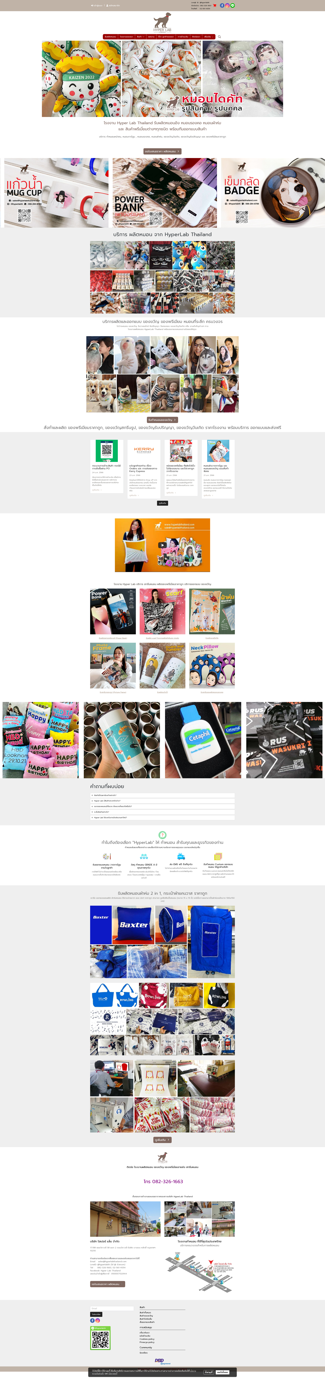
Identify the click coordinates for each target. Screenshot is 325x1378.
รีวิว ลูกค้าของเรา (166, 36)
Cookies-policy (147, 1339)
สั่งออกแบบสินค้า (147, 1322)
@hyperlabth (204, 2)
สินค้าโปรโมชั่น (146, 1319)
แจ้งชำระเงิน (145, 1335)
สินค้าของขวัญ (146, 1315)
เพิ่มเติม (208, 36)
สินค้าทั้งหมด (145, 1312)
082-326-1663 (205, 5)
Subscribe (96, 1314)
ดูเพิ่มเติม (96, 490)
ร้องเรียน (144, 1352)
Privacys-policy (147, 1342)
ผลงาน (151, 36)
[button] (219, 36)
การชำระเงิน (183, 36)
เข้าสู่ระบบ (97, 5)
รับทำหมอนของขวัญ (160, 420)
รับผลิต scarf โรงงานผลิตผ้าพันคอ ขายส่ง (162, 638)
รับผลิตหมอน (110, 36)
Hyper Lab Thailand (111, 1270)
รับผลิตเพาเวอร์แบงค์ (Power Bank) (113, 638)
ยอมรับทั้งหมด (222, 1372)
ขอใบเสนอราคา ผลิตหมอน (161, 151)
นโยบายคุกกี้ (112, 1373)
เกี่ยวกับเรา (145, 1332)
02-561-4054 (205, 9)
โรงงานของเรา (126, 36)
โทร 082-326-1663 (162, 1181)
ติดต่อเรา (196, 36)
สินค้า (140, 36)
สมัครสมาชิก (114, 5)
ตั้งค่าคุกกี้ (208, 1372)
